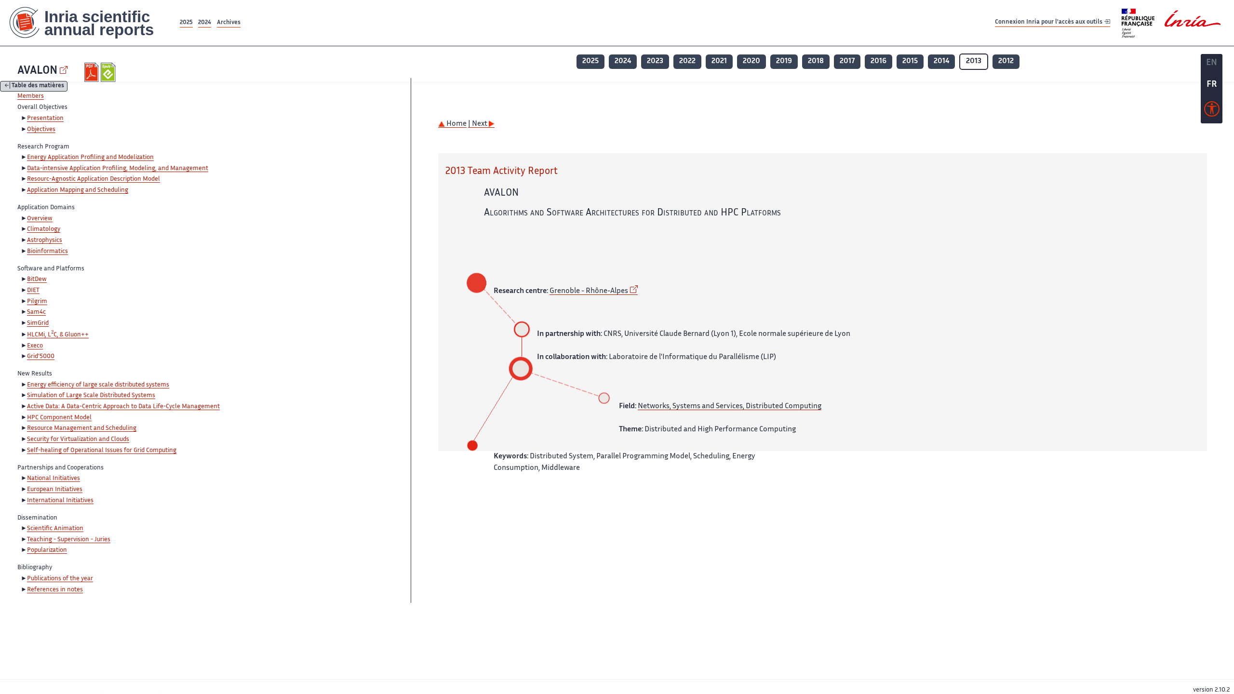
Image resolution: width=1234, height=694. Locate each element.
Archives (229, 23)
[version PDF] (92, 72)
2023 (655, 61)
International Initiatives (60, 501)
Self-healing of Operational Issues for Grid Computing (101, 451)
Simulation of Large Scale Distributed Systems (91, 396)
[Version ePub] (109, 72)
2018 (816, 61)
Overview (40, 219)
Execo (35, 346)
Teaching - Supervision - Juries (68, 540)
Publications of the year (60, 579)
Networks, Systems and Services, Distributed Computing (729, 406)
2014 (941, 61)
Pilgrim (37, 302)
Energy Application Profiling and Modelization (90, 157)
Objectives (41, 130)
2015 (910, 61)
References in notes (55, 590)
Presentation (45, 118)
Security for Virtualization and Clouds (78, 439)
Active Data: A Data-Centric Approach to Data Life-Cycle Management (123, 407)
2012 (1006, 61)
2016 (878, 61)
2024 (204, 23)
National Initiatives (53, 478)
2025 (186, 23)
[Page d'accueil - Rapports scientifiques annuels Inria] (89, 23)
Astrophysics (44, 240)
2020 (751, 61)
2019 (784, 61)
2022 (687, 61)
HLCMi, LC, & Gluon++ (58, 335)
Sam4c (36, 312)
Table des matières (38, 86)
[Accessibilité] (1211, 111)
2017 (847, 61)
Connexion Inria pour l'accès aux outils (1049, 22)
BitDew (37, 279)
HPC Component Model (59, 418)
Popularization (47, 550)
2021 (719, 61)
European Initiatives (54, 490)
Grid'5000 (40, 357)
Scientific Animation (55, 529)
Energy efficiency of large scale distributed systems (98, 385)
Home (456, 124)
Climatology (43, 229)
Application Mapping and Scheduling (77, 190)
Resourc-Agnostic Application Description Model (93, 179)
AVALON (37, 71)
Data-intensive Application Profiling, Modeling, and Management (117, 169)
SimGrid (38, 323)
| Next (478, 124)
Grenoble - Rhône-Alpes (589, 291)
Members (30, 96)
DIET (33, 291)
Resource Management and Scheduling (81, 428)
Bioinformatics (47, 251)
